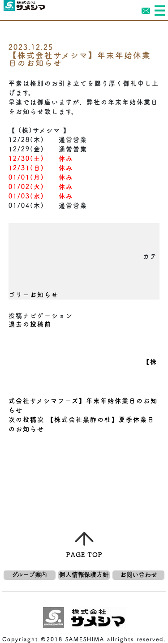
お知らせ (44, 294)
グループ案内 (29, 574)
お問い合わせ (138, 574)
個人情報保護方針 (83, 574)
